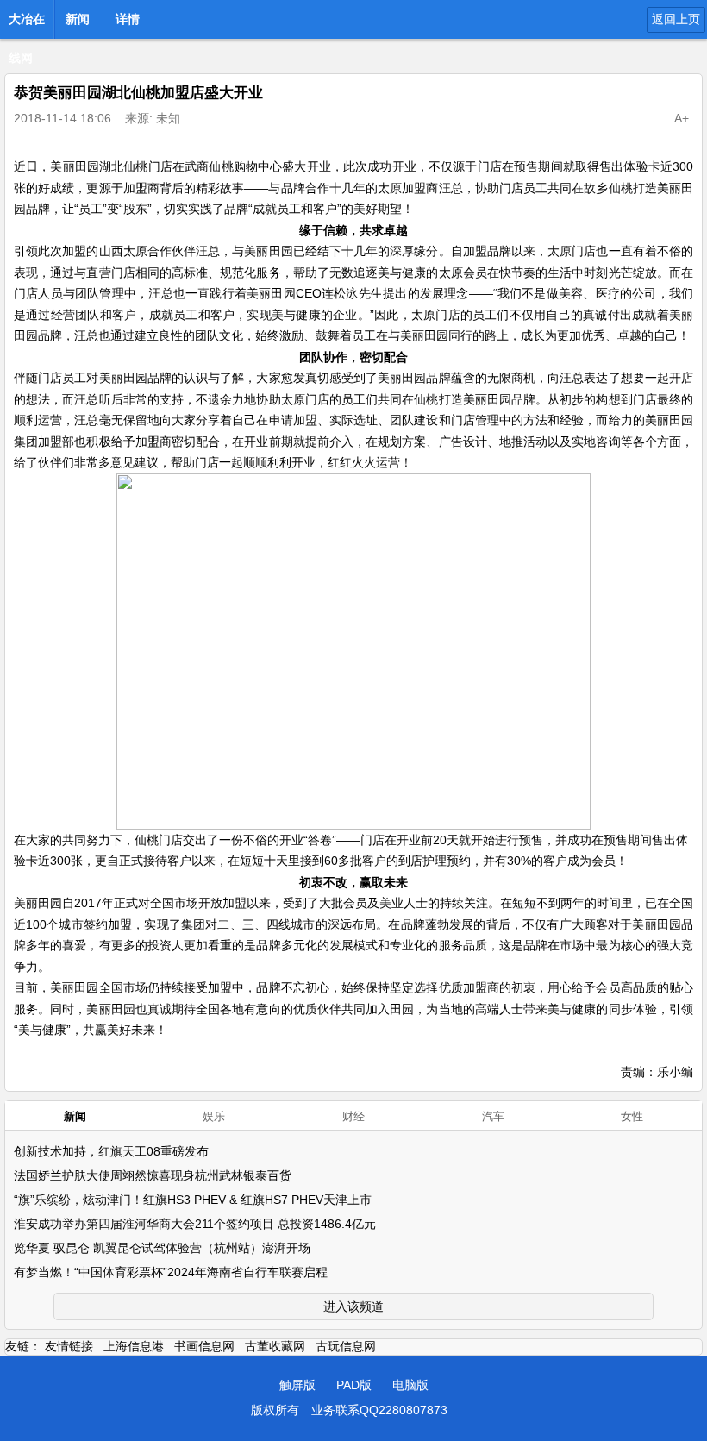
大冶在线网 (27, 24)
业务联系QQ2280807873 (379, 1410)
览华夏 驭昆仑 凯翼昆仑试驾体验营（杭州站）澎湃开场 (162, 1248)
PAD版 (354, 1385)
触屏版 (297, 1385)
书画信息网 (204, 1346)
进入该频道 (353, 1306)
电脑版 (410, 1385)
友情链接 (69, 1346)
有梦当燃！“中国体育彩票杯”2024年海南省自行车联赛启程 (171, 1272)
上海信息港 (133, 1346)
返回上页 (676, 19)
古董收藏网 (275, 1346)
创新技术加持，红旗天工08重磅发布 (111, 1151)
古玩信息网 (346, 1346)
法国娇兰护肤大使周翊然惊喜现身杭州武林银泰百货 (152, 1175)
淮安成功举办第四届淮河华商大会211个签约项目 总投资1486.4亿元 (195, 1224)
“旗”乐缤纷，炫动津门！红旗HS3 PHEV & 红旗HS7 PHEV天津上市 (193, 1199)
